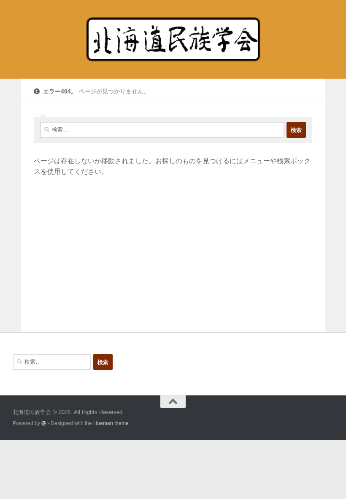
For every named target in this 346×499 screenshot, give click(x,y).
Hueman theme (111, 423)
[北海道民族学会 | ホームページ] (173, 39)
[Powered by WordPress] (43, 423)
